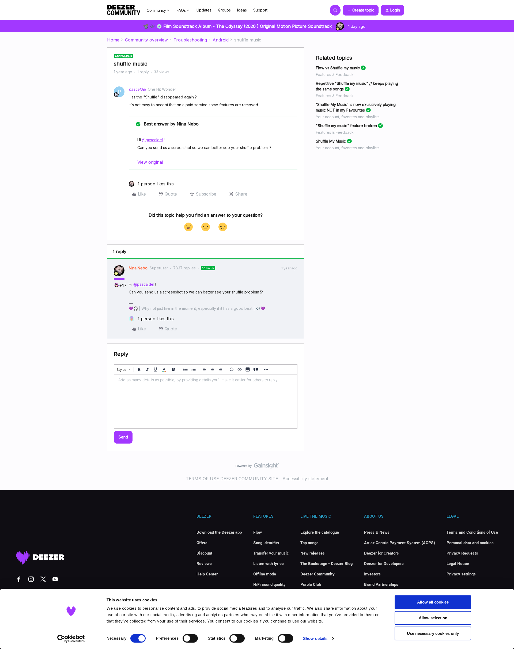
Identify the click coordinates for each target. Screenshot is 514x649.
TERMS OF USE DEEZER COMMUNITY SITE (232, 478)
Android (221, 40)
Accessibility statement (305, 478)
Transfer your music (271, 553)
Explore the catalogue (319, 532)
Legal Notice (458, 563)
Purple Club (310, 584)
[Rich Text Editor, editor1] (205, 401)
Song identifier (266, 542)
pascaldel (137, 89)
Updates (203, 10)
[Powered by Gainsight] (257, 467)
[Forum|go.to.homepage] (123, 10)
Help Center (207, 574)
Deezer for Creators (381, 553)
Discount (204, 553)
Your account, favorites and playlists (348, 116)
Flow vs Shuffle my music (338, 68)
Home (113, 40)
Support (260, 10)
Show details (315, 638)
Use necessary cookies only (433, 633)
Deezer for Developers (384, 563)
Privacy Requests (462, 553)
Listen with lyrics (268, 563)
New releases (312, 553)
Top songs (309, 542)
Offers (201, 542)
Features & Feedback (335, 74)
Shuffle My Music (331, 141)
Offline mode (264, 574)
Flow (257, 532)
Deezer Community (317, 574)
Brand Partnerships (381, 584)
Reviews (204, 563)
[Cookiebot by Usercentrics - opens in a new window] (71, 639)
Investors (372, 574)
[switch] (190, 638)
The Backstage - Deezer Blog (326, 563)
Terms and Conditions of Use (472, 532)
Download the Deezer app (219, 532)
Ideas (242, 10)
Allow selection (433, 618)
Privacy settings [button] (461, 574)
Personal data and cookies (470, 542)
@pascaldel (152, 140)
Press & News (377, 532)
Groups (224, 10)
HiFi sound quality (269, 584)
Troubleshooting (190, 40)
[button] (361, 10)
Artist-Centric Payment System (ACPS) (399, 542)
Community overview (146, 40)
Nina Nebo (138, 268)
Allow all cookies (433, 602)
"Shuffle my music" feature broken (346, 125)
